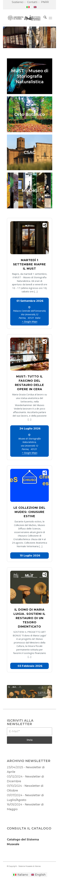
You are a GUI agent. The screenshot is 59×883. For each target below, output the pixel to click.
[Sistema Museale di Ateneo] (25, 18)
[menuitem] (17, 2)
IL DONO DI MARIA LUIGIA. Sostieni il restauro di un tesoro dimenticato (29, 618)
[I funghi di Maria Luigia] (29, 691)
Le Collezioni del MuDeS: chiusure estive (29, 512)
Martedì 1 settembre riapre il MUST (29, 264)
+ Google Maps (29, 321)
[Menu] (50, 18)
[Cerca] (43, 18)
